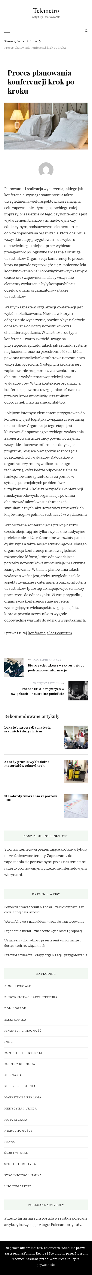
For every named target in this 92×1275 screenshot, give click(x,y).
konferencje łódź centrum (50, 633)
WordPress (57, 1259)
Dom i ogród (15, 1008)
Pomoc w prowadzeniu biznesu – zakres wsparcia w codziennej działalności (44, 909)
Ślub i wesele (16, 1153)
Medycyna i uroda (20, 1108)
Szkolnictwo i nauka (23, 1175)
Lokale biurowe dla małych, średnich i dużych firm (27, 729)
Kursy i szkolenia (20, 1086)
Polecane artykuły (66, 1225)
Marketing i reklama (22, 1097)
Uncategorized (18, 1186)
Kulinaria (13, 1075)
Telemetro (46, 10)
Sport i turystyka (20, 1164)
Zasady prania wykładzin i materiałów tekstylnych (26, 764)
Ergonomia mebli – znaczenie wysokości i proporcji (43, 931)
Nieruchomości (18, 1131)
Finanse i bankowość (23, 1030)
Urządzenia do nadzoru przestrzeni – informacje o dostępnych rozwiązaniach (43, 942)
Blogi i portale (17, 986)
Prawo (10, 1142)
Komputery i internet (23, 1053)
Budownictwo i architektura (30, 997)
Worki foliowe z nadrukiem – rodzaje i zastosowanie (44, 922)
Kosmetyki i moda (19, 1064)
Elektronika (15, 1019)
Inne (8, 1042)
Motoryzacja (15, 1119)
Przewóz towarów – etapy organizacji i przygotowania (46, 955)
